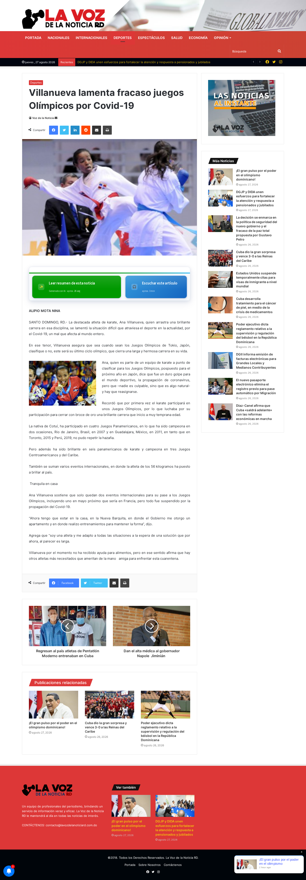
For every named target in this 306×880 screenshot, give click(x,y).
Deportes (123, 38)
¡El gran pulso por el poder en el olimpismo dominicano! (256, 175)
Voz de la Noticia (43, 118)
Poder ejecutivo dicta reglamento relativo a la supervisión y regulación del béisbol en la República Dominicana (162, 731)
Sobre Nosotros (149, 865)
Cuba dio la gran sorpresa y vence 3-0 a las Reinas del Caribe (106, 727)
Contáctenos (173, 865)
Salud (177, 38)
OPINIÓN (221, 38)
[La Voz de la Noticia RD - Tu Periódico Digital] (63, 19)
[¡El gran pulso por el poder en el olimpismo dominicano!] (53, 705)
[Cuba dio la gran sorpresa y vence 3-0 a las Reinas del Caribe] (109, 705)
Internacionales (91, 38)
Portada (33, 38)
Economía (198, 38)
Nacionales (58, 38)
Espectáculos (151, 38)
